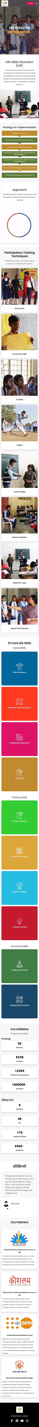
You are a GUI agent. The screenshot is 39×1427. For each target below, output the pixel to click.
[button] (2, 1208)
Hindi (30, 3)
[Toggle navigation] (36, 3)
